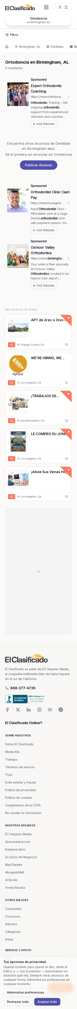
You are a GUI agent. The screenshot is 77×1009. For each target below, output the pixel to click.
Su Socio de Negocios (21, 857)
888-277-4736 (23, 688)
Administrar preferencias (25, 992)
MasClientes (13, 864)
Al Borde (11, 880)
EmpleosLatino (15, 849)
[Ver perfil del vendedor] (12, 321)
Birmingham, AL (29, 46)
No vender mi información (23, 813)
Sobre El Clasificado (19, 744)
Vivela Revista (15, 887)
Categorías (13, 931)
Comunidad (13, 909)
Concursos (12, 916)
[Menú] (63, 7)
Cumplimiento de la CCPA (23, 805)
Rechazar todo (18, 1001)
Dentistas (57, 46)
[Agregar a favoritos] (66, 344)
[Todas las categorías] (46, 7)
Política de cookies (18, 797)
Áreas (9, 939)
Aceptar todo (47, 1001)
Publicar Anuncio (38, 165)
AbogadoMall (14, 872)
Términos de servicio (20, 767)
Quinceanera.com (17, 842)
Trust (8, 774)
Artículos (11, 924)
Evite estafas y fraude (20, 782)
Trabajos (11, 759)
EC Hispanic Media (18, 834)
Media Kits (12, 752)
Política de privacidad (20, 790)
